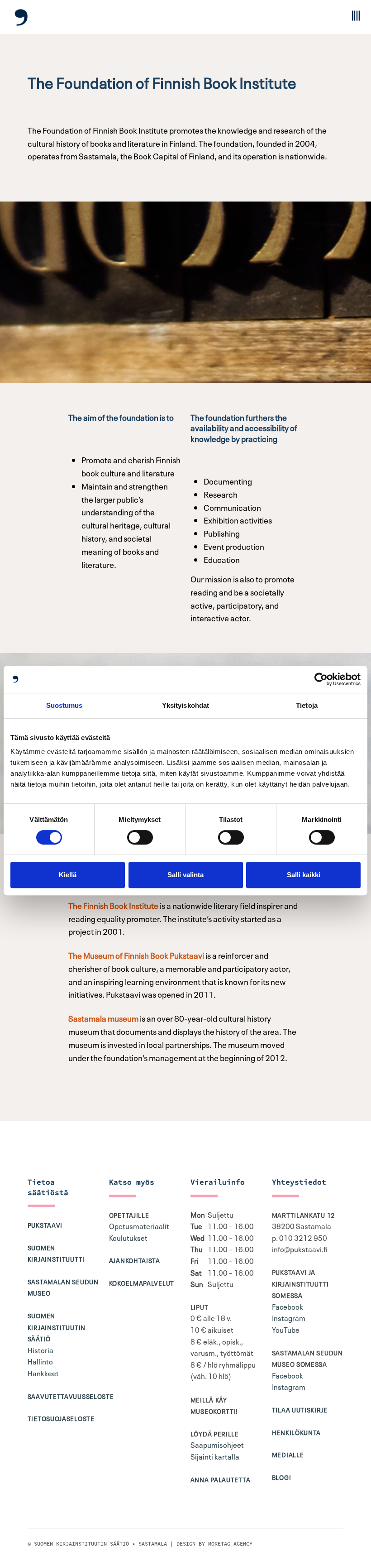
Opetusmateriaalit (139, 1225)
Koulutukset (128, 1237)
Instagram (288, 1317)
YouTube (286, 1329)
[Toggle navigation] (354, 16)
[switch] (140, 837)
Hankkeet (43, 1372)
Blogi (281, 1476)
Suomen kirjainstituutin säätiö (57, 1327)
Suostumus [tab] (64, 705)
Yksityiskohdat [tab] (185, 705)
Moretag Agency (230, 1543)
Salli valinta (185, 875)
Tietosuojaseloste (61, 1417)
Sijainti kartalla (214, 1456)
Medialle (288, 1454)
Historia (40, 1349)
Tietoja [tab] (307, 705)
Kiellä (67, 875)
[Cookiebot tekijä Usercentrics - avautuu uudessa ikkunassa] (321, 679)
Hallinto (40, 1360)
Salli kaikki (303, 875)
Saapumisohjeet (217, 1444)
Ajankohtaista (134, 1259)
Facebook (287, 1306)
